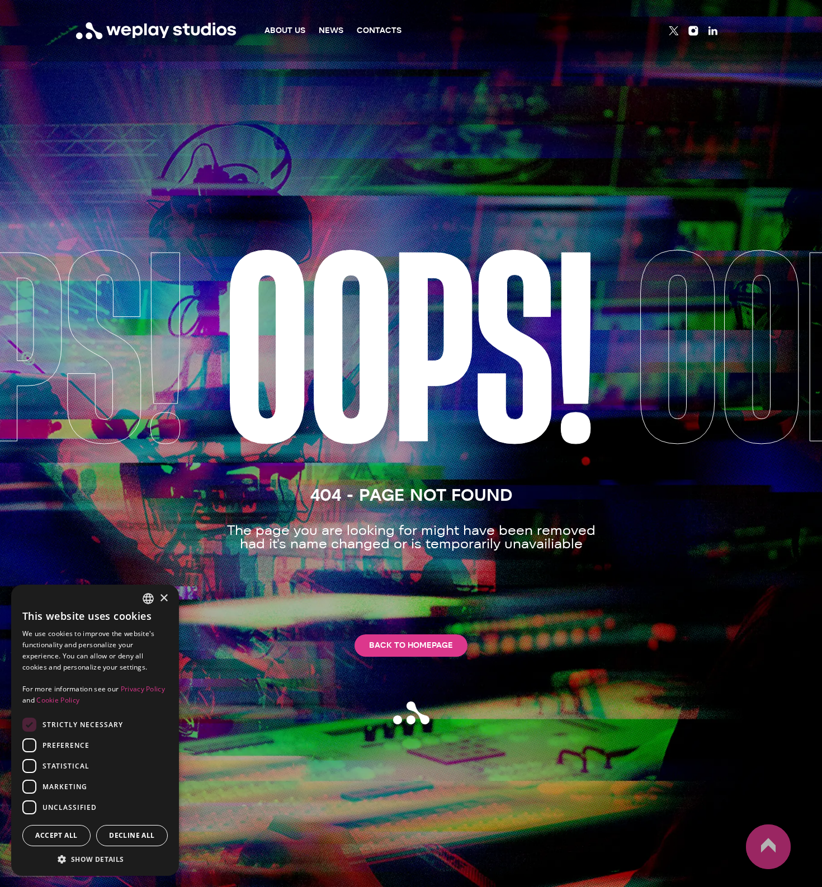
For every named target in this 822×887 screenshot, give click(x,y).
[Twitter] (674, 31)
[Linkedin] (713, 31)
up (752, 868)
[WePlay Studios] (156, 30)
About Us (284, 30)
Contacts (379, 30)
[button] (95, 859)
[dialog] (95, 730)
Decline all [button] (131, 835)
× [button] (163, 598)
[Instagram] (693, 31)
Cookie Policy (57, 700)
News (331, 30)
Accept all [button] (56, 835)
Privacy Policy (143, 689)
